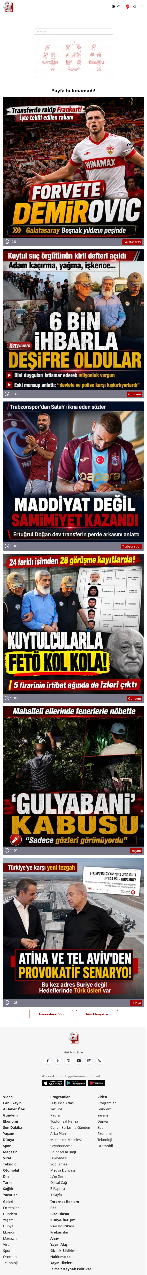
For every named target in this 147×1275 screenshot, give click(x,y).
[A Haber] (8, 6)
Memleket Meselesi (66, 1139)
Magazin (10, 1152)
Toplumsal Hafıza (64, 1121)
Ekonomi (10, 1121)
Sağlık (8, 1188)
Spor (7, 1145)
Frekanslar (59, 1232)
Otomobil (11, 1170)
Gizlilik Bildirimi (63, 1250)
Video (8, 1097)
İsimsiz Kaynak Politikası (71, 1269)
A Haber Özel (14, 1109)
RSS (53, 1207)
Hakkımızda (60, 1256)
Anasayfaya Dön (51, 1014)
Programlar (60, 1097)
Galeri (8, 1201)
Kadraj (55, 1115)
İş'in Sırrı (57, 1176)
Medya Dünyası (62, 1170)
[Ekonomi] (99, 6)
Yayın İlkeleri (61, 1262)
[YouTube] (78, 1061)
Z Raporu (57, 1188)
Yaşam (8, 1133)
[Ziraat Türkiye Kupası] (128, 6)
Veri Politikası (62, 1226)
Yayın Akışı (59, 1244)
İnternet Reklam (64, 1201)
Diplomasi (58, 1158)
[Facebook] (47, 1061)
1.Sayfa (56, 1194)
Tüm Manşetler (97, 1014)
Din (6, 1176)
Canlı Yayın (12, 1103)
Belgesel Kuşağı (63, 1152)
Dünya (8, 1139)
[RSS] (99, 1061)
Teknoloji (10, 1164)
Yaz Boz (56, 1109)
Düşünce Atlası (62, 1103)
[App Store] (53, 1083)
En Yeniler (11, 1207)
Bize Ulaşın (59, 1214)
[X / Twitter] (58, 1061)
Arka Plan (58, 1133)
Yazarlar (10, 1194)
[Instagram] (68, 1061)
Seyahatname (61, 1145)
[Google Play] (75, 1083)
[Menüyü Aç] (141, 6)
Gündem (10, 1115)
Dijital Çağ (58, 1182)
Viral (7, 1158)
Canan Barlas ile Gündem (70, 1127)
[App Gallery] (96, 1083)
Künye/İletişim (63, 1220)
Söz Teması (59, 1164)
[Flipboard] (89, 1061)
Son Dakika (12, 1127)
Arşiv (54, 1238)
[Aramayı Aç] (134, 6)
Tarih (7, 1182)
